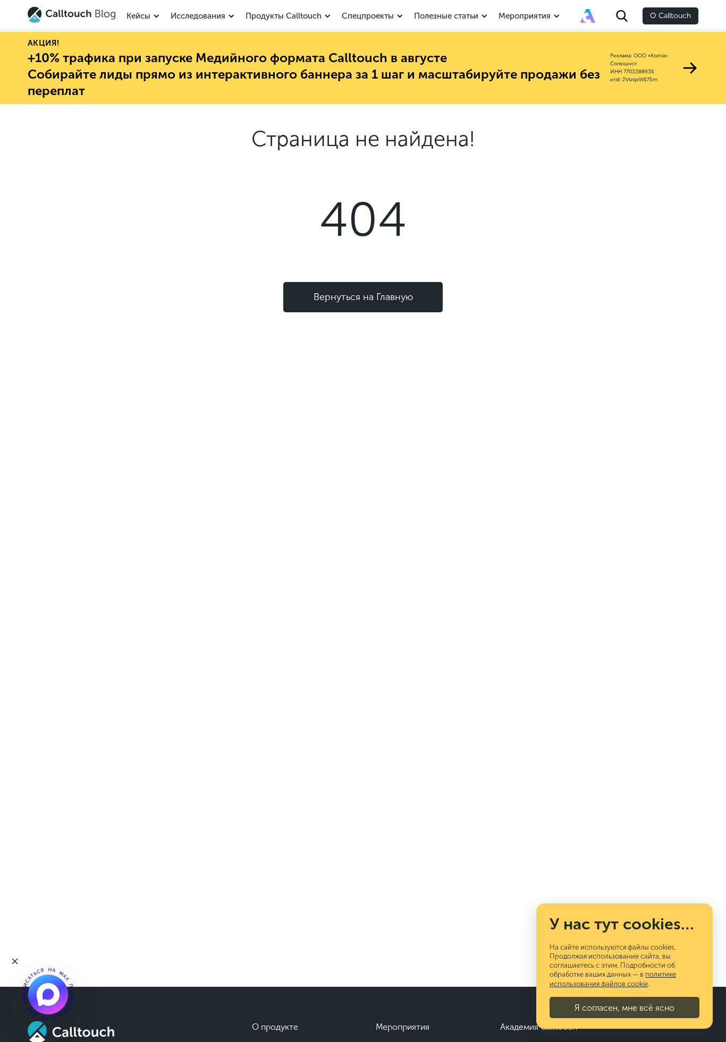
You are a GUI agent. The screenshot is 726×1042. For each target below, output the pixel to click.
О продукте (275, 1027)
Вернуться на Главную (363, 297)
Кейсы (138, 16)
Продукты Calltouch (284, 16)
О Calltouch (670, 15)
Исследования (198, 16)
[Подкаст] (48, 994)
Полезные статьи (446, 16)
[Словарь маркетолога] (587, 16)
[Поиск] (622, 15)
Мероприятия (525, 16)
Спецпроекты (368, 16)
